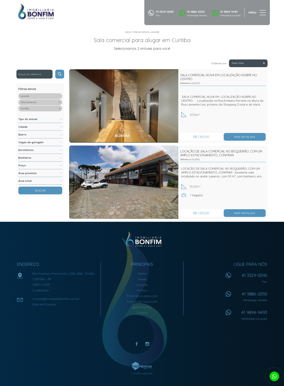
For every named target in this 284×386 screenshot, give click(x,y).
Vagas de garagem (30, 142)
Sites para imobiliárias (142, 373)
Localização (40, 290)
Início (128, 32)
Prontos (142, 290)
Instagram (147, 344)
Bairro (22, 134)
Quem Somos (142, 307)
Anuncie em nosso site (142, 301)
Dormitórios (26, 150)
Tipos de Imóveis (140, 32)
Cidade (22, 126)
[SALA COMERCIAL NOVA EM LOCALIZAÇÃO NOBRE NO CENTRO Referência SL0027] (123, 106)
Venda (142, 279)
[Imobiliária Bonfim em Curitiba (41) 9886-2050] (35, 11)
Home (142, 273)
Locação (155, 32)
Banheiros (24, 157)
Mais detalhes (244, 137)
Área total (25, 180)
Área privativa (27, 173)
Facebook (136, 344)
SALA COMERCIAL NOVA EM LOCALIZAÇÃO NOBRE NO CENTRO (218, 79)
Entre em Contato (44, 304)
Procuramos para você (142, 296)
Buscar (40, 190)
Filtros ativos (27, 89)
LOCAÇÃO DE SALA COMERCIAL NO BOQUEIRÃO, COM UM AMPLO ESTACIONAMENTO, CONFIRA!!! (221, 155)
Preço (22, 165)
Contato (142, 313)
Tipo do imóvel (27, 119)
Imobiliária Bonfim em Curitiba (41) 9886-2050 (142, 239)
